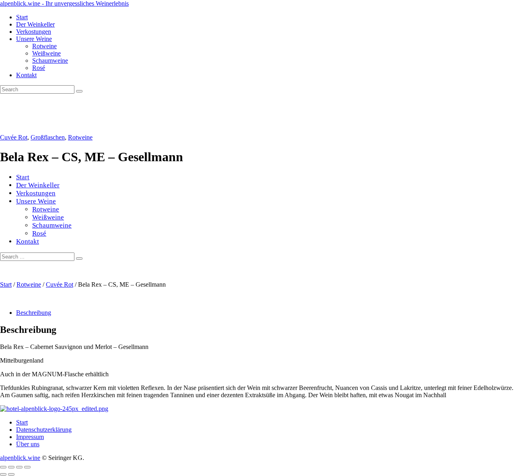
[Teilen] (19, 467)
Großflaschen (48, 137)
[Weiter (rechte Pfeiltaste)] (11, 474)
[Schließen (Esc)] (27, 467)
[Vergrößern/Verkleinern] (3, 467)
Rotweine (80, 137)
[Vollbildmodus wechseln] (11, 467)
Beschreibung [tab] (33, 312)
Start (6, 284)
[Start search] (79, 258)
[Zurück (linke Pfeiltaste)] (3, 474)
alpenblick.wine (20, 457)
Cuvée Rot (13, 137)
